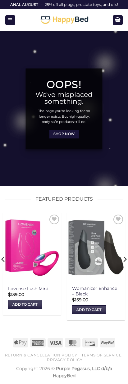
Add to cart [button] (25, 304)
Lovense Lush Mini (28, 288)
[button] (10, 20)
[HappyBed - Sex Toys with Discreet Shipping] (64, 20)
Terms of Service (101, 355)
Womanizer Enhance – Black (94, 291)
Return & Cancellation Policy (41, 355)
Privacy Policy (65, 359)
